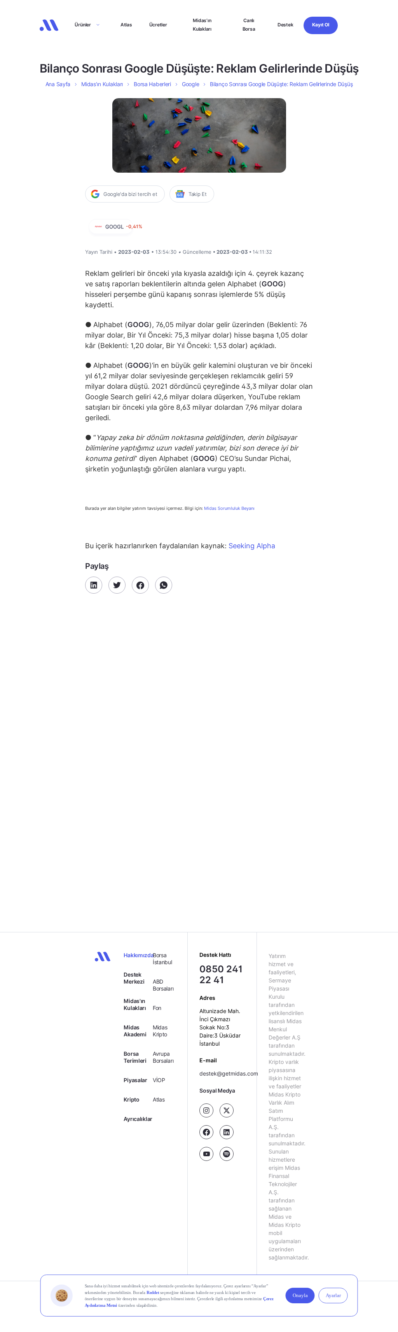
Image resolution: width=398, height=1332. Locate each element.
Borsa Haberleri (152, 84)
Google (190, 84)
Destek (285, 25)
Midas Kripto (160, 1031)
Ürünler (83, 25)
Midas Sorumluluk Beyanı (229, 508)
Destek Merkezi (134, 978)
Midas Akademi (135, 1031)
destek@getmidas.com (228, 1073)
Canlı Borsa (249, 24)
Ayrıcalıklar (138, 1118)
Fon (157, 1008)
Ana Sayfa (57, 84)
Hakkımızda (138, 955)
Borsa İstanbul (162, 958)
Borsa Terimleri (135, 1057)
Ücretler (158, 25)
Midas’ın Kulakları (202, 24)
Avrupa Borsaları (163, 1057)
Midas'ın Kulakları (135, 1004)
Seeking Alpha (251, 546)
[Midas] (49, 25)
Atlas (126, 25)
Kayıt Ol (320, 25)
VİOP (159, 1080)
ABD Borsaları (163, 985)
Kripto (131, 1099)
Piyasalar (135, 1080)
